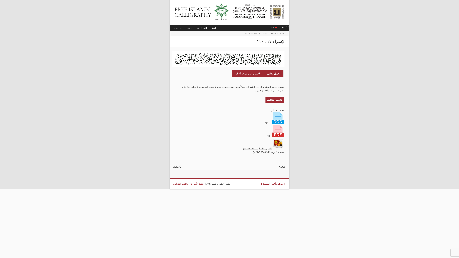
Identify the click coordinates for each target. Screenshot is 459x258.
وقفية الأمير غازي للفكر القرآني (189, 183)
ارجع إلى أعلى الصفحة (274, 183)
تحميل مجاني (273, 73)
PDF (268, 136)
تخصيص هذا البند (274, 99)
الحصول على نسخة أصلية (248, 73)
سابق (176, 166)
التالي (283, 166)
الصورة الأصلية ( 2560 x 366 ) (257, 148)
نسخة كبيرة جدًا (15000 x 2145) (268, 152)
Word (268, 123)
